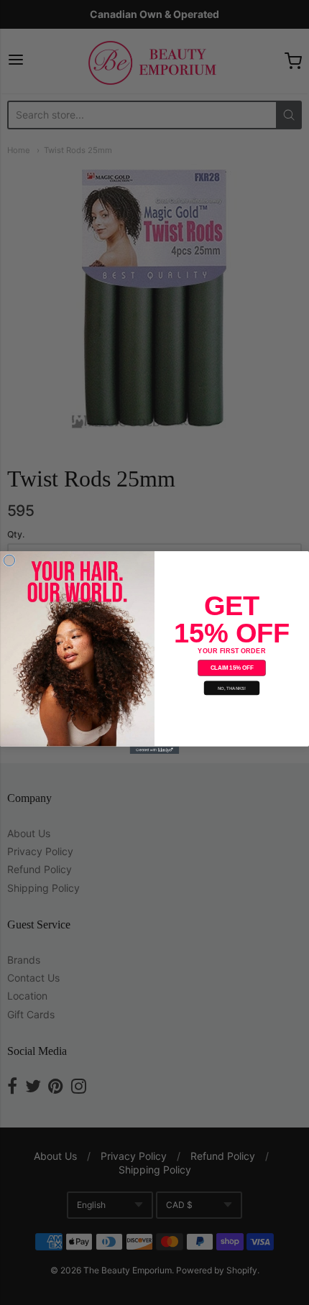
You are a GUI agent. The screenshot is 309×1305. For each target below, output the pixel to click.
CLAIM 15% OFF (232, 668)
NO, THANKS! (232, 688)
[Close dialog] (9, 560)
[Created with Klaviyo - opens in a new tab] (155, 750)
